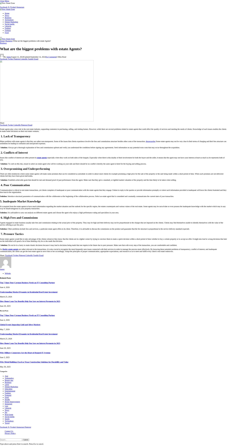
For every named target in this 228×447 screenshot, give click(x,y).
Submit (25, 440)
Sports (7, 419)
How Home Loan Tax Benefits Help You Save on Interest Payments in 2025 (30, 301)
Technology (9, 20)
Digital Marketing (11, 22)
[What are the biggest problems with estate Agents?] (47, 121)
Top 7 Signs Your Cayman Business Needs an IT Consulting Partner (27, 283)
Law (6, 406)
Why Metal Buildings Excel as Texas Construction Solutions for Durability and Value (34, 362)
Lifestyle (8, 26)
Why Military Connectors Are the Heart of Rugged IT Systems (25, 353)
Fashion (8, 28)
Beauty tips (9, 380)
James (9, 57)
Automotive (9, 378)
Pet (6, 412)
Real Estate (9, 415)
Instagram (8, 404)
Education (8, 389)
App (6, 376)
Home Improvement (12, 402)
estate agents (42, 158)
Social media (9, 24)
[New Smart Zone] (7, 9)
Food (7, 33)
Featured (8, 395)
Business (8, 18)
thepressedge (150, 141)
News (7, 16)
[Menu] (1, 37)
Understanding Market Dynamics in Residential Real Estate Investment (28, 292)
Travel (7, 423)
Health (7, 400)
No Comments (51, 57)
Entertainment (10, 391)
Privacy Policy (10, 433)
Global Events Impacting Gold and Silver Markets (20, 325)
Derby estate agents (10, 249)
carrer (7, 385)
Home (7, 13)
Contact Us (9, 431)
